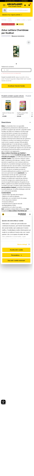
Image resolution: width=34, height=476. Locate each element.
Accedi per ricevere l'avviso (16, 86)
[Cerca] (4, 10)
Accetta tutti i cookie (16, 250)
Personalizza (15, 255)
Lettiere (23, 19)
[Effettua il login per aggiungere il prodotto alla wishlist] (28, 42)
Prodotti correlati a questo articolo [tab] (12, 96)
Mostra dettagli (22, 244)
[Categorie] (4, 5)
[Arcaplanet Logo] (15, 5)
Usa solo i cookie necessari (16, 260)
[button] (16, 51)
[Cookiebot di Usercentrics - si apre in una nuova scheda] (19, 214)
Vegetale (29, 19)
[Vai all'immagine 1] (16, 63)
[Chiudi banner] (30, 214)
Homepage (3, 19)
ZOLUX (3, 27)
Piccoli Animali (10, 19)
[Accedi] (25, 5)
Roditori (18, 19)
